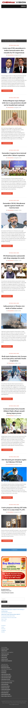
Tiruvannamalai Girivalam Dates (8, 615)
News (18, 45)
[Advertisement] (14, 25)
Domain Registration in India (6, 682)
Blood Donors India (5, 665)
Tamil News (3, 620)
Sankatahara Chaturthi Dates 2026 (8, 617)
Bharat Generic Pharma (5, 667)
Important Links (5, 606)
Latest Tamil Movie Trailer (6, 677)
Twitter (2, 627)
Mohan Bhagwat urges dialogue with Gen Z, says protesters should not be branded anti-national (14, 103)
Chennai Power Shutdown (6, 612)
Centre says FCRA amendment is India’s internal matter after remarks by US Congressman (14, 50)
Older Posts (14, 549)
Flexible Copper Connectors (6, 660)
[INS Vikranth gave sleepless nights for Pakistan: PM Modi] (14, 474)
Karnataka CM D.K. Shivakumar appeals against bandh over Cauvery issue (14, 206)
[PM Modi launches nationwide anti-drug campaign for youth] (14, 270)
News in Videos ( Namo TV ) (6, 696)
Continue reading (8, 91)
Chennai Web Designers (5, 689)
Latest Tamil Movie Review (6, 675)
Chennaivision (10, 55)
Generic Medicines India (5, 694)
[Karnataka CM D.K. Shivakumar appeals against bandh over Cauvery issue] (14, 220)
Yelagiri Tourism (4, 650)
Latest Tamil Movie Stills (5, 674)
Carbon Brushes (4, 655)
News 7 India (4, 619)
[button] (23, 6)
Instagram (3, 630)
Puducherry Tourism (5, 648)
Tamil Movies (3, 672)
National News (12, 45)
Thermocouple (4, 657)
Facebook (3, 625)
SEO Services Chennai (5, 686)
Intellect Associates (5, 653)
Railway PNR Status (4, 692)
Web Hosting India (4, 684)
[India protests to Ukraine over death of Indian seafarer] (14, 320)
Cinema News (3, 670)
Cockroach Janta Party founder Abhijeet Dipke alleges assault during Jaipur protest (14, 411)
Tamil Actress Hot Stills (5, 679)
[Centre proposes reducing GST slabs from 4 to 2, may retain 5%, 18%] (14, 521)
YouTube (3, 632)
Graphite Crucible (4, 659)
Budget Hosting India (5, 687)
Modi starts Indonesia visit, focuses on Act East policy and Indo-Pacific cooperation (14, 359)
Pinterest (3, 628)
